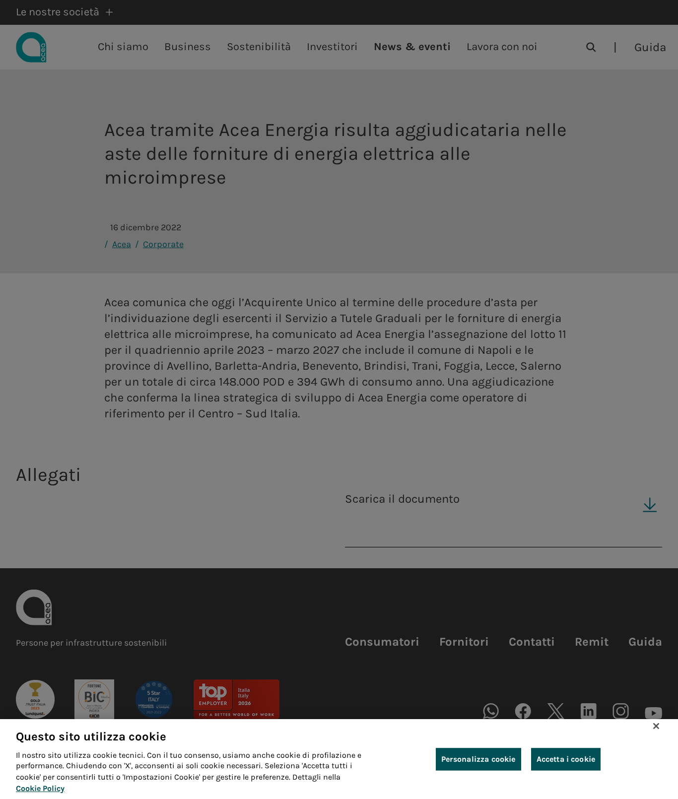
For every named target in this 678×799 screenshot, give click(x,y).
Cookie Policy (40, 788)
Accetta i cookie (566, 759)
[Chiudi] (656, 726)
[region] (339, 759)
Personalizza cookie (478, 759)
